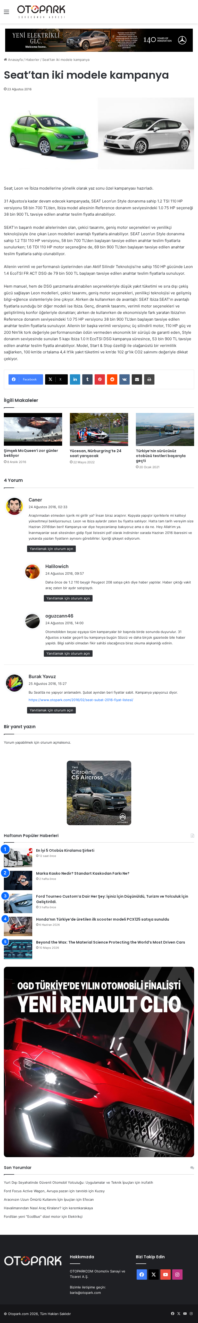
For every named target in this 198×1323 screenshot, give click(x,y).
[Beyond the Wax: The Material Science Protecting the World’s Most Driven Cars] (18, 949)
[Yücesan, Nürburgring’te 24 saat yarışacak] (99, 429)
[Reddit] (112, 379)
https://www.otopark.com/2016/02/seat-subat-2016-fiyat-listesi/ (81, 700)
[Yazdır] (149, 379)
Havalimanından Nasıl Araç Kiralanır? (32, 1208)
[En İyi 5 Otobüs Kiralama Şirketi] (18, 857)
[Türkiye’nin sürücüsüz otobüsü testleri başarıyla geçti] (165, 429)
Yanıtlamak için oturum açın (51, 549)
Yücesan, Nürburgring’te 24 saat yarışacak (95, 453)
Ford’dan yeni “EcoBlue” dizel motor (32, 1216)
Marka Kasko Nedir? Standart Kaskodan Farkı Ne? (82, 873)
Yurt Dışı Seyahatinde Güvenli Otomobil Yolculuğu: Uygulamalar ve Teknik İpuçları (69, 1182)
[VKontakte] (124, 379)
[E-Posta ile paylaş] (137, 379)
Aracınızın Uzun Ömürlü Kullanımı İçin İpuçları (39, 1199)
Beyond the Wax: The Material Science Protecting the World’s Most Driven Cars (110, 942)
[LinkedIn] (75, 379)
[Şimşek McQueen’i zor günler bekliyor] (33, 429)
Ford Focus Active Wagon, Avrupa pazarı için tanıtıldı (45, 1191)
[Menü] (6, 13)
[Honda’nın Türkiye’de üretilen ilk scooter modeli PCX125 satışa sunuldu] (18, 926)
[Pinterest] (100, 379)
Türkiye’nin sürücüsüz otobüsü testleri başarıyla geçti (161, 455)
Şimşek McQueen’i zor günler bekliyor (31, 453)
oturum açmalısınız (55, 742)
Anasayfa (15, 60)
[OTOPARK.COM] (41, 12)
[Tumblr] (87, 379)
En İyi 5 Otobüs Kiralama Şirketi (65, 850)
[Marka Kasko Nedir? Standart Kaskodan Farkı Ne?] (18, 880)
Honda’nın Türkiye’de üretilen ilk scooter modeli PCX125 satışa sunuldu (102, 919)
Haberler (32, 60)
